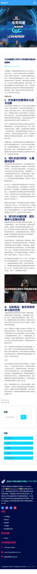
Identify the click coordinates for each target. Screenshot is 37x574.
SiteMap (6, 538)
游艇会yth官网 (30, 566)
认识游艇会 (9, 438)
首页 (2, 29)
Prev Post (6, 400)
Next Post (4, 402)
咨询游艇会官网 (10, 458)
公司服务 (8, 453)
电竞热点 (8, 443)
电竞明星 (8, 448)
